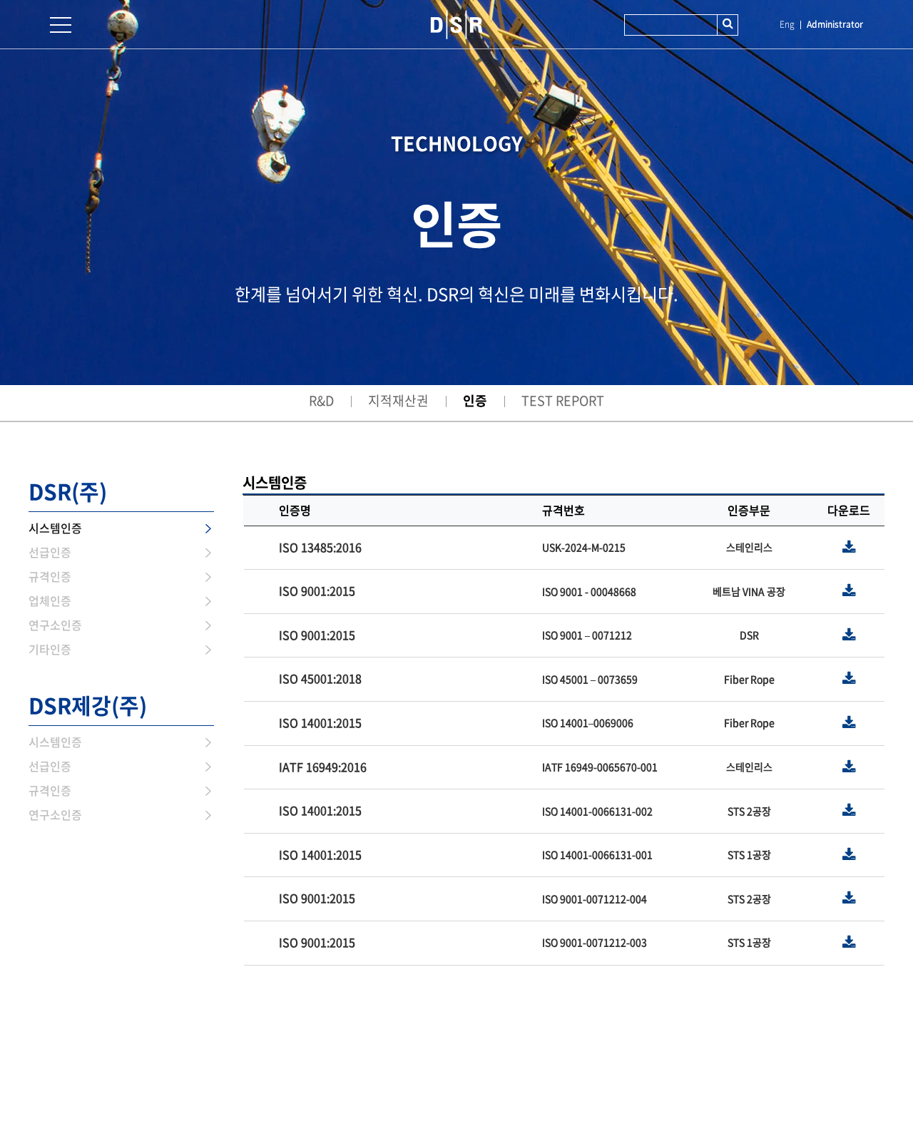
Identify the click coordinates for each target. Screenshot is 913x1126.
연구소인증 (55, 624)
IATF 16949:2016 (323, 766)
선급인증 (50, 552)
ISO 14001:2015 (320, 722)
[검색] (727, 25)
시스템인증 (55, 527)
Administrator (835, 24)
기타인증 (50, 648)
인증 (475, 400)
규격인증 (50, 576)
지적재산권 (398, 400)
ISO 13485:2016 (320, 547)
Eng (787, 24)
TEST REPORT (562, 400)
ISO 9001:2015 (317, 590)
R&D (321, 400)
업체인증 (50, 600)
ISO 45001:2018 (320, 678)
